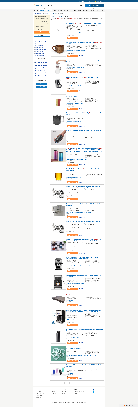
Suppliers (60, 402)
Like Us (96, 390)
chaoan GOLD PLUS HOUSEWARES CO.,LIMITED (76, 193)
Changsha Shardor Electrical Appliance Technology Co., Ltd (78, 265)
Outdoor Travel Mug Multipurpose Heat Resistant (84, 23)
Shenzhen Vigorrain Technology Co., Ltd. (74, 103)
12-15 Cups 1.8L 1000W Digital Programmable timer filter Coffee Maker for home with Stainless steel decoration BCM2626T (83, 311)
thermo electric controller (41, 41)
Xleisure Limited (69, 300)
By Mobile (64, 393)
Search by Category (98, 5)
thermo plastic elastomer (41, 75)
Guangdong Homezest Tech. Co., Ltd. (73, 85)
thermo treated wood (40, 55)
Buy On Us (64, 389)
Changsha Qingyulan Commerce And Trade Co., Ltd (76, 50)
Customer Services (39, 389)
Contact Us (38, 391)
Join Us (54, 393)
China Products (45, 10)
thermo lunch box (39, 47)
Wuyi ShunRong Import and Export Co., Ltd (75, 67)
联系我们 (85, 402)
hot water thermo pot (40, 67)
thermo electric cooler (63, 8)
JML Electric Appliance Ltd (71, 319)
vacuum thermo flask (95, 8)
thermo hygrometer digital (41, 72)
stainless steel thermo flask (88, 10)
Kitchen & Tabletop (48, 13)
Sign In (35, 1)
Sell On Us (76, 389)
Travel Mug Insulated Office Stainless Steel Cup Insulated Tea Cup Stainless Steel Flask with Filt (83, 240)
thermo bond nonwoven (40, 68)
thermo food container (52, 8)
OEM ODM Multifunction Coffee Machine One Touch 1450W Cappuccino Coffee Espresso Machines (82, 258)
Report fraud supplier (41, 83)
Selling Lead (77, 393)
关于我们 (81, 402)
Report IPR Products (41, 86)
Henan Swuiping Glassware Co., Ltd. (73, 177)
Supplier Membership (79, 391)
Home (36, 10)
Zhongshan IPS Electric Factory (72, 337)
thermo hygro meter (39, 73)
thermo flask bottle (39, 53)
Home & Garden (40, 13)
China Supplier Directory (61, 10)
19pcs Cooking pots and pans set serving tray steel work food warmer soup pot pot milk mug (83, 187)
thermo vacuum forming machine (103, 10)
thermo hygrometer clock (41, 39)
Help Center (38, 397)
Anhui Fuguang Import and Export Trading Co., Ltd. (76, 159)
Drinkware (55, 13)
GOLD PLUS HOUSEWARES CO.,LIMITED (74, 230)
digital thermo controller (40, 70)
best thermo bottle (39, 45)
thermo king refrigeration (41, 65)
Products (55, 402)
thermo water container (40, 60)
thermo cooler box (39, 77)
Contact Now (74, 38)
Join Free (39, 1)
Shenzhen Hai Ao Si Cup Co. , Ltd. (73, 139)
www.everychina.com (72, 400)
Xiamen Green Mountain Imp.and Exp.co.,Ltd (75, 247)
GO (96, 383)
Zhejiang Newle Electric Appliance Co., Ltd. (75, 283)
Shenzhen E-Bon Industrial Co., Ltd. (73, 121)
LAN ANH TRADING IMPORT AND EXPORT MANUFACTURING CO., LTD (81, 355)
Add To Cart (82, 38)
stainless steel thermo (74, 8)
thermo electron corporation (41, 37)
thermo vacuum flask (40, 43)
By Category (65, 391)
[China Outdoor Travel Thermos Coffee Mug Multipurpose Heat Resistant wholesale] (58, 30)
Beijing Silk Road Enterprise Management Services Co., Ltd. (78, 212)
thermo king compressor (40, 49)
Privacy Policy (39, 395)
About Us (53, 389)
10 (75, 383)
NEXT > (79, 383)
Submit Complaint (40, 393)
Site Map (64, 402)
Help (77, 402)
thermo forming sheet (85, 8)
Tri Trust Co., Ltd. (69, 373)
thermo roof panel (39, 51)
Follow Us (97, 392)
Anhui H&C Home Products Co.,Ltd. (73, 32)
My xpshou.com (44, 1)
